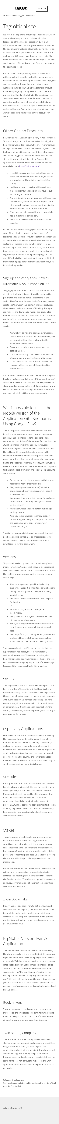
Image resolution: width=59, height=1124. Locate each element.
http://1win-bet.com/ (29, 166)
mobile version (32, 1083)
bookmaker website (16, 1083)
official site (44, 1083)
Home (8, 15)
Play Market (16, 1086)
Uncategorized (18, 1080)
